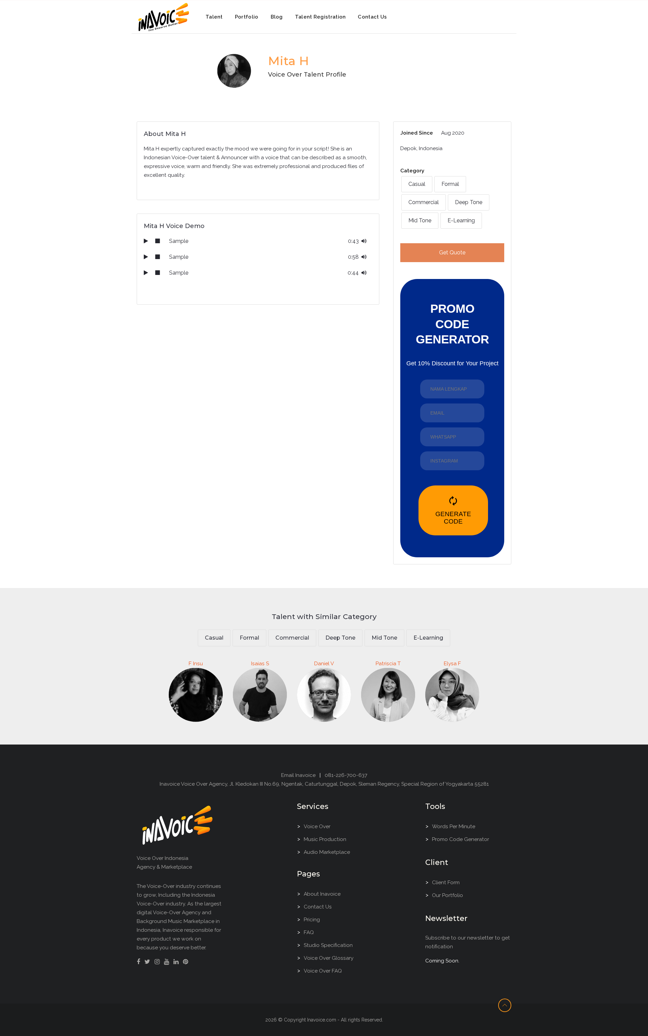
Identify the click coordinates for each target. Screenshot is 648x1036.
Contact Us (372, 17)
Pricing (312, 919)
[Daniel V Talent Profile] (324, 730)
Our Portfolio (447, 895)
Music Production (325, 839)
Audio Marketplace (327, 852)
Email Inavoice (298, 775)
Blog (277, 17)
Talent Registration (320, 17)
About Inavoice (322, 894)
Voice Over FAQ (323, 971)
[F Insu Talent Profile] (196, 730)
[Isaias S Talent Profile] (260, 730)
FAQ (309, 932)
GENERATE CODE (453, 510)
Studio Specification (328, 945)
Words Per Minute (453, 826)
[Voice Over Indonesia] (164, 16)
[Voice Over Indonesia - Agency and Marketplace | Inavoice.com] (177, 824)
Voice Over (317, 826)
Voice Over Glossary (328, 958)
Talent (214, 17)
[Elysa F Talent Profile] (452, 730)
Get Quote (452, 252)
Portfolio (247, 17)
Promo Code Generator (460, 839)
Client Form (446, 882)
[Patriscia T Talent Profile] (388, 730)
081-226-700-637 (346, 775)
